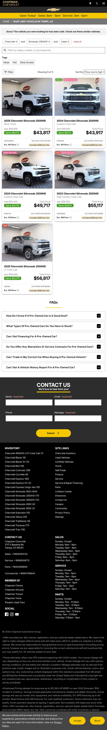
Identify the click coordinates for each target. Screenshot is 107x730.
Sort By (79, 72)
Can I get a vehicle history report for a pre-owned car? (40, 367)
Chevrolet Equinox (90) (17, 478)
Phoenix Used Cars (15, 602)
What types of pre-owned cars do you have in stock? (39, 326)
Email (63, 396)
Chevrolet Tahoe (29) (16, 516)
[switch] (103, 3)
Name (14, 396)
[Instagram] (11, 614)
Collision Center (63, 491)
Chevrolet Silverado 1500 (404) (21, 491)
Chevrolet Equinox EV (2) (18, 483)
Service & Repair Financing (69, 483)
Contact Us (61, 499)
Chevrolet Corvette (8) (16, 474)
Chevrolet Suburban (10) (17, 512)
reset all (77, 41)
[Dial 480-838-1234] (97, 3)
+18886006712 (22, 560)
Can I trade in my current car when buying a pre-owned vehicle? (46, 357)
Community (61, 508)
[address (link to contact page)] (90, 3)
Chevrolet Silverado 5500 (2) (20, 508)
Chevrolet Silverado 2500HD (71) (22, 495)
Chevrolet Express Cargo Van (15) (22, 487)
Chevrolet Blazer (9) (15, 457)
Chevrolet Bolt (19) (14, 466)
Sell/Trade (60, 470)
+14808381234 (19, 554)
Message (65, 412)
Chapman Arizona (14, 589)
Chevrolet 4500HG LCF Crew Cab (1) (24, 453)
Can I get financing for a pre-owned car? (31, 336)
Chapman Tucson (14, 594)
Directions (60, 495)
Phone (9, 412)
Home (6, 21)
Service (59, 478)
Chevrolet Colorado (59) (17, 470)
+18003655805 (19, 566)
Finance (59, 474)
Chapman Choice (14, 585)
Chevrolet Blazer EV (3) (17, 461)
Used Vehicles (62, 457)
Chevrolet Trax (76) (15, 529)
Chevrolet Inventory (65, 453)
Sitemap (59, 516)
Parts (57, 487)
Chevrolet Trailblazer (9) (17, 521)
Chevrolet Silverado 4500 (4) (20, 504)
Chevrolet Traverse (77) (17, 525)
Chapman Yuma (13, 598)
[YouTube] (17, 614)
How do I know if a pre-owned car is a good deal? (37, 315)
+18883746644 (27, 573)
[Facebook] (6, 614)
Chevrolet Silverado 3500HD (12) (22, 499)
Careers (59, 504)
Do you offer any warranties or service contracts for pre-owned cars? (49, 346)
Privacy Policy (62, 512)
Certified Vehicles (64, 461)
